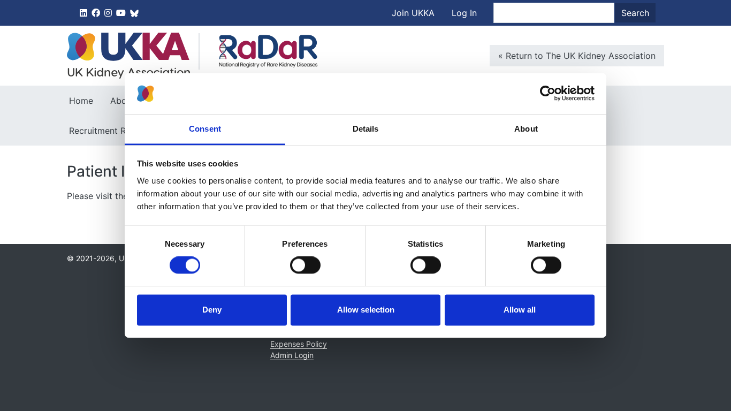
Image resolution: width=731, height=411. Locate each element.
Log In (464, 12)
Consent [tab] (205, 128)
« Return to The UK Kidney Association (577, 55)
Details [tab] (366, 128)
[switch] (305, 265)
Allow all (520, 309)
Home (81, 100)
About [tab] (526, 128)
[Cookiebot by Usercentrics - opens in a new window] (548, 94)
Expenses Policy (298, 343)
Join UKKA (413, 12)
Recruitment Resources (115, 130)
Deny (212, 309)
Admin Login (292, 355)
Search (635, 12)
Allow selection (365, 309)
